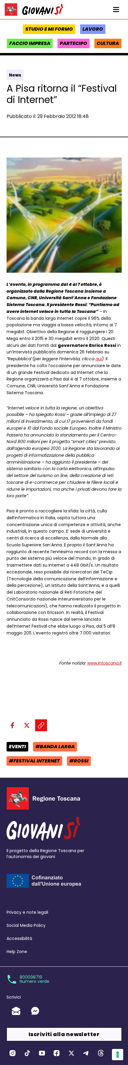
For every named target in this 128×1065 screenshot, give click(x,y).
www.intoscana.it (104, 663)
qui (99, 359)
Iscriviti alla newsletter (64, 1034)
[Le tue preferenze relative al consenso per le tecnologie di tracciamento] (117, 1054)
